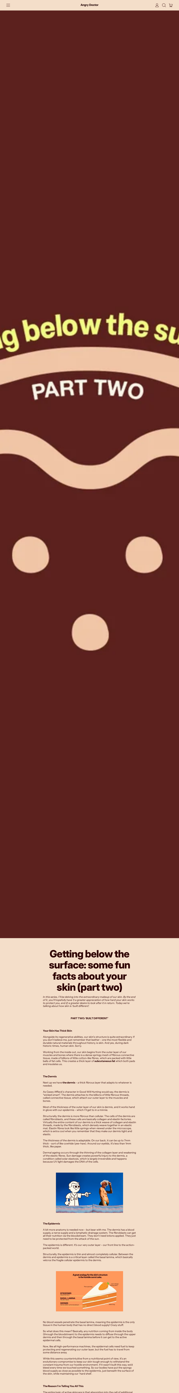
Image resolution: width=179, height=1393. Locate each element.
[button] (163, 5)
